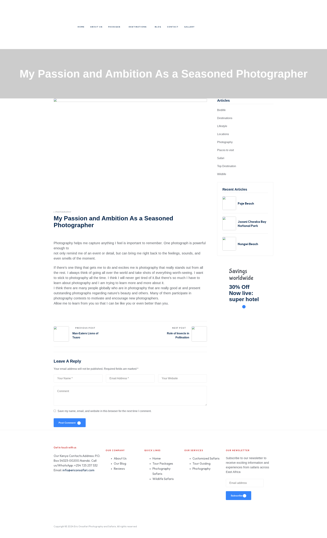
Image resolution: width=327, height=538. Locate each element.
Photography (63, 212)
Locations (223, 134)
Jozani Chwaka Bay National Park (252, 224)
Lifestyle (222, 126)
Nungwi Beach (248, 244)
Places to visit (225, 150)
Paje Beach (246, 203)
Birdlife (221, 110)
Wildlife (221, 174)
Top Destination (226, 166)
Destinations (224, 118)
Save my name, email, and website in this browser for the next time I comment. (104, 411)
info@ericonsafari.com (78, 470)
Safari (220, 158)
